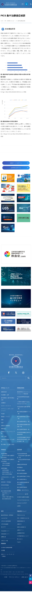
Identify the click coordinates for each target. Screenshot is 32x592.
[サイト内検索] (13, 378)
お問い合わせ (24, 577)
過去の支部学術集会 (6, 474)
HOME (2, 20)
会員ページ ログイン (16, 163)
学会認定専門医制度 (22, 453)
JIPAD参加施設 (4, 524)
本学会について (5, 388)
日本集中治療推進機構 (6, 547)
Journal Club (4, 518)
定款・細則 (4, 436)
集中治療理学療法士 (22, 479)
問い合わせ (20, 539)
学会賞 (2, 413)
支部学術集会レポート (7, 472)
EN (22, 4)
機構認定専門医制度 (22, 464)
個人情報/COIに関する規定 (7, 444)
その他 (3, 550)
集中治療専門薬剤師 (22, 487)
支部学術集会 (5, 470)
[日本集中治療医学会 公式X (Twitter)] (16, 373)
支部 (2, 422)
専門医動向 (20, 467)
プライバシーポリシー (14, 577)
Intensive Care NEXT (22, 503)
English (19, 542)
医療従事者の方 (21, 521)
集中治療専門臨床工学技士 (23, 476)
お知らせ (3, 536)
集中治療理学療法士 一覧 (23, 421)
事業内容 (3, 428)
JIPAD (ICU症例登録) (6, 521)
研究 (2, 511)
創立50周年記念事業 (6, 491)
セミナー (3, 527)
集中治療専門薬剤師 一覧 (23, 429)
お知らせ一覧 (4, 540)
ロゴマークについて (6, 406)
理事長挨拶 (4, 392)
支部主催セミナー (5, 534)
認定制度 (19, 449)
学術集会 (3, 449)
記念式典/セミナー (6, 493)
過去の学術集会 (5, 465)
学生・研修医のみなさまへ (10, 20)
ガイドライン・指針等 (22, 494)
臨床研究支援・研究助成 (7, 515)
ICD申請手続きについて (23, 536)
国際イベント (5, 495)
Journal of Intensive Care (23, 500)
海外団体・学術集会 (6, 482)
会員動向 (3, 403)
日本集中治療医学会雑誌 (23, 497)
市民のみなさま (21, 515)
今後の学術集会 (5, 463)
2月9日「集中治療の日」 (7, 497)
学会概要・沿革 (5, 395)
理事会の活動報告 (5, 425)
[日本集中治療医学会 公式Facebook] (9, 373)
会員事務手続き (21, 533)
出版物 (18, 506)
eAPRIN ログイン (16, 168)
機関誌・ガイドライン (23, 490)
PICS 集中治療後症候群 (20, 20)
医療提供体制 (20, 388)
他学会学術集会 (5, 485)
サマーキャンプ (5, 488)
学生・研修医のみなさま (23, 518)
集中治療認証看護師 (22, 473)
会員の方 (19, 524)
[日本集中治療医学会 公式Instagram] (23, 373)
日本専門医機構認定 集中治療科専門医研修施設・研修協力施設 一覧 (23, 439)
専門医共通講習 (21, 470)
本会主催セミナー (5, 531)
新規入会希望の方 (21, 527)
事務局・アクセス (5, 416)
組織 (2, 419)
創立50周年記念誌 (6, 499)
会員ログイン (20, 530)
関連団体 (3, 543)
